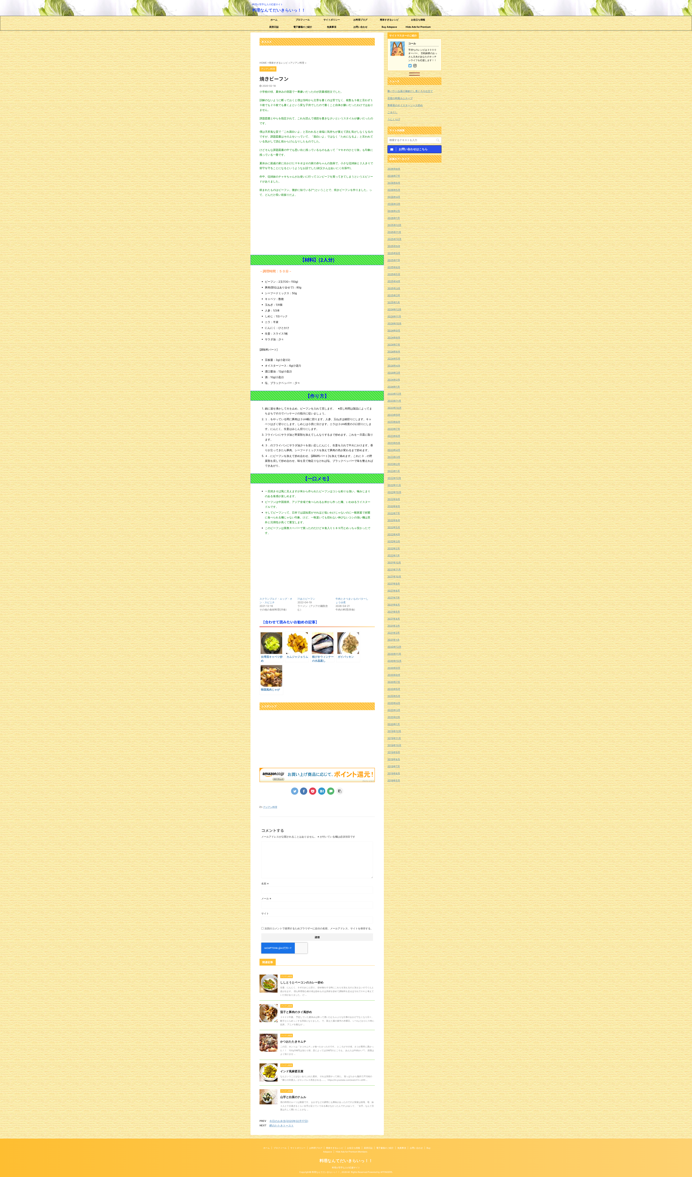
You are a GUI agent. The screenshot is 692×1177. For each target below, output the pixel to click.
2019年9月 (393, 752)
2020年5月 (393, 696)
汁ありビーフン (306, 598)
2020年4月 (393, 703)
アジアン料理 (270, 807)
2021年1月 (393, 639)
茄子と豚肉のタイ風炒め (296, 1012)
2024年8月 (393, 337)
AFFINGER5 (386, 1172)
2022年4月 (393, 534)
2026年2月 (393, 211)
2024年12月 (394, 309)
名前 (265, 883)
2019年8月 (393, 759)
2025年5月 (393, 274)
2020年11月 (394, 653)
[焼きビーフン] (321, 791)
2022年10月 (394, 492)
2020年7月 (393, 681)
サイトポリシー (331, 19)
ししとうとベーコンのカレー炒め (301, 982)
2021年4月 (393, 618)
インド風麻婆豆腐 (291, 1071)
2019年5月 (393, 780)
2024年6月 (393, 351)
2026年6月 (393, 182)
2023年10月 (394, 407)
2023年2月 (393, 464)
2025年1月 (393, 302)
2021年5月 (393, 611)
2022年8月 (393, 506)
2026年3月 (393, 203)
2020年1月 (393, 724)
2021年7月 (393, 597)
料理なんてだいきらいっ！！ (278, 10)
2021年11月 (394, 569)
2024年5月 (393, 358)
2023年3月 (393, 457)
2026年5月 (393, 189)
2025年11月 (394, 232)
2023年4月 (393, 450)
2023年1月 (393, 471)
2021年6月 (393, 604)
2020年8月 (393, 674)
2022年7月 (393, 513)
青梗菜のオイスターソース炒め (405, 105)
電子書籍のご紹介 (302, 26)
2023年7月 (393, 428)
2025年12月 (394, 225)
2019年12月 (394, 731)
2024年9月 (393, 330)
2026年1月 (393, 218)
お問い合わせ (360, 26)
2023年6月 (393, 435)
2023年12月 (394, 393)
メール (266, 898)
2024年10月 (394, 323)
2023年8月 (393, 421)
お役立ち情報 (418, 19)
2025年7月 (393, 260)
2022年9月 (393, 499)
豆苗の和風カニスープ (400, 98)
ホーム (274, 19)
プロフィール (303, 19)
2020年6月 (393, 689)
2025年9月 (393, 246)
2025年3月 (393, 288)
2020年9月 (393, 667)
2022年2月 (393, 548)
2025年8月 (393, 253)
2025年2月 (393, 295)
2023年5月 (393, 442)
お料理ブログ (360, 19)
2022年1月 (393, 555)
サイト (265, 913)
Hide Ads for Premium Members (418, 27)
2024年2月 (393, 379)
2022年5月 (393, 527)
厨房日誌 (274, 26)
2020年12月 (394, 646)
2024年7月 (393, 344)
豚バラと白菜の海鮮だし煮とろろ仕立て (410, 91)
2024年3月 (393, 372)
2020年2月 (393, 717)
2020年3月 (393, 710)
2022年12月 (394, 478)
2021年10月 (394, 576)
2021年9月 (393, 583)
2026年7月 (393, 175)
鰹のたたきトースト (281, 1125)
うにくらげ (393, 119)
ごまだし (392, 112)
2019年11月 (394, 738)
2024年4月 (393, 365)
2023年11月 (394, 400)
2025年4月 (393, 281)
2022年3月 (393, 541)
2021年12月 (394, 562)
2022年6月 (393, 520)
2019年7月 (393, 766)
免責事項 (331, 26)
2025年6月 (393, 267)
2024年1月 (393, 386)
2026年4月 (393, 196)
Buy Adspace (389, 26)
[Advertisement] (317, 226)
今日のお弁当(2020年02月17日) (288, 1121)
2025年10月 (394, 239)
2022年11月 (394, 485)
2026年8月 (393, 168)
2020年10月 (394, 660)
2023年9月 (393, 414)
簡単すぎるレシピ (389, 19)
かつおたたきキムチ (293, 1041)
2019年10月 (394, 745)
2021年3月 (393, 625)
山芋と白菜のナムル (293, 1097)
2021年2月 (393, 632)
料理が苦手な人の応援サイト (346, 1167)
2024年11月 (394, 316)
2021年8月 (393, 590)
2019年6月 (393, 773)
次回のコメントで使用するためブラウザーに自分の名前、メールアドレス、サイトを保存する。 (319, 928)
